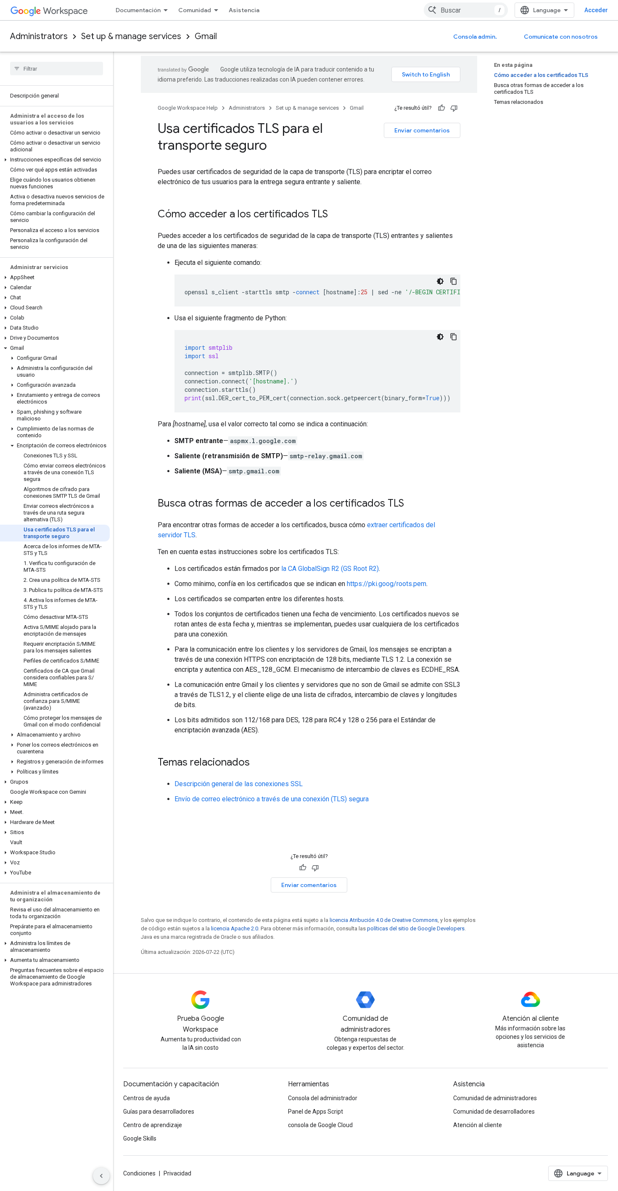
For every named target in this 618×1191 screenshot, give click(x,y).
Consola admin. (475, 36)
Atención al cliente (477, 1125)
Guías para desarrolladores (158, 1111)
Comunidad (194, 10)
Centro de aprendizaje (152, 1125)
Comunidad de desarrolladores (494, 1111)
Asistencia (244, 10)
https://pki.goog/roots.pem (386, 584)
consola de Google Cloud (320, 1125)
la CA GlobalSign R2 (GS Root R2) (330, 569)
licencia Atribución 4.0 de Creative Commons (384, 920)
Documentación (138, 10)
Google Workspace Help (188, 108)
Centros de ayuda (146, 1098)
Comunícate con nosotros (561, 36)
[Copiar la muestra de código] (453, 281)
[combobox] (466, 10)
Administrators (39, 36)
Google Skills (139, 1138)
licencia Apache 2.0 (234, 928)
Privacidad (177, 1173)
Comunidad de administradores (495, 1098)
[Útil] (441, 108)
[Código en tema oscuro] (440, 281)
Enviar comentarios (422, 130)
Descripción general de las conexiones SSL (238, 784)
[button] (55, 160)
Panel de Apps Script (315, 1111)
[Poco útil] (454, 108)
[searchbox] (56, 68)
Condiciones (139, 1173)
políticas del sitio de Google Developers (416, 928)
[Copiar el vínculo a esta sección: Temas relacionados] (258, 763)
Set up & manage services (131, 36)
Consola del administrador (322, 1098)
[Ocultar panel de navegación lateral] (101, 1175)
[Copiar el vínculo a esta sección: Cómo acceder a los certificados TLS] (336, 215)
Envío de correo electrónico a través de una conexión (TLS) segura (271, 799)
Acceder (596, 10)
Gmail (206, 36)
